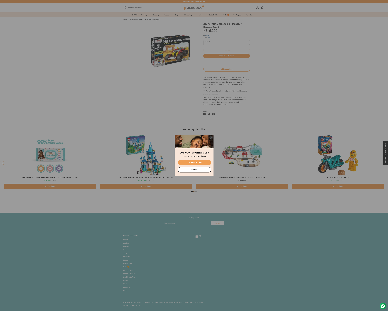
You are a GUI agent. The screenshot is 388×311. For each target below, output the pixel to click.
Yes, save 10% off (194, 162)
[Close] (211, 137)
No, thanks (194, 170)
